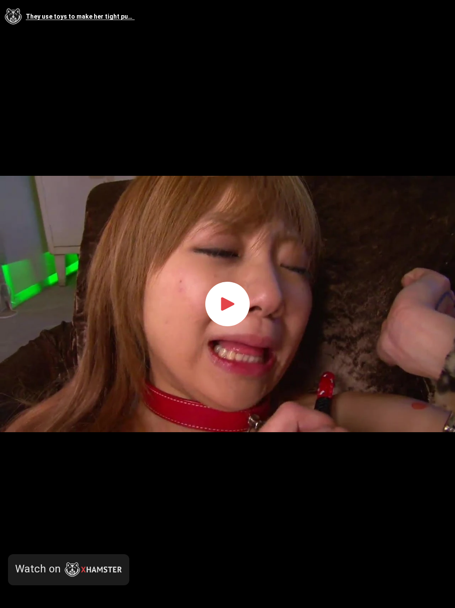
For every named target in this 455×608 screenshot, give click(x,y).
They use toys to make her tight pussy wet (80, 16)
